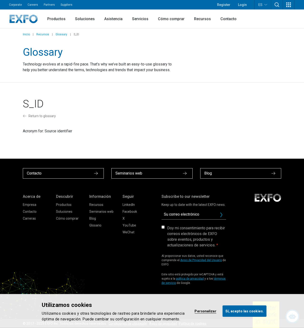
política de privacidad (190, 278)
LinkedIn (129, 205)
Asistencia (113, 19)
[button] (277, 4)
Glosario (95, 225)
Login (242, 5)
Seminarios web (101, 211)
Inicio (26, 34)
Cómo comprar (171, 19)
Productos (56, 19)
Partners (49, 4)
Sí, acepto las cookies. (244, 311)
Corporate (15, 4)
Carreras (29, 218)
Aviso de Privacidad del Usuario (201, 260)
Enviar (221, 215)
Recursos (202, 19)
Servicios (140, 19)
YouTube (129, 225)
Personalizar (205, 311)
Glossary (61, 34)
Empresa (29, 205)
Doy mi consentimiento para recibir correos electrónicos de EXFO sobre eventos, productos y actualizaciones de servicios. (196, 236)
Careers (33, 4)
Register (223, 5)
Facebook (130, 211)
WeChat (128, 232)
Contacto (228, 19)
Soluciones (85, 19)
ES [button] (260, 5)
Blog (92, 218)
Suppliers (66, 4)
